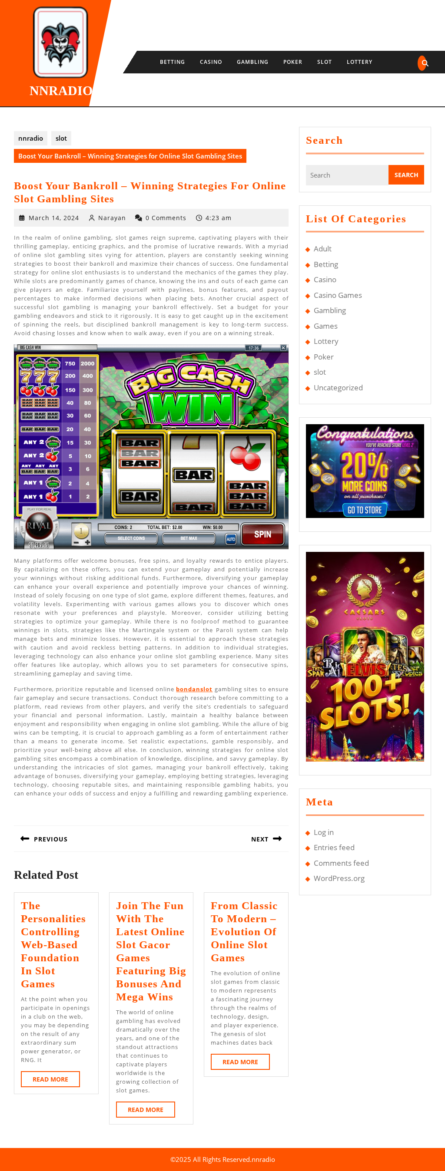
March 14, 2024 (54, 218)
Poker (292, 62)
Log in (324, 832)
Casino (211, 62)
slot (324, 62)
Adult (323, 249)
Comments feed (341, 863)
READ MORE (56, 1081)
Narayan (112, 218)
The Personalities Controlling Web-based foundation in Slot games (53, 945)
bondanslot (194, 689)
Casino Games (338, 295)
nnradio (61, 90)
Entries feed (334, 847)
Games (326, 326)
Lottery (359, 62)
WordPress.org (339, 878)
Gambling (253, 62)
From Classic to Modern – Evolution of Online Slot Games (244, 931)
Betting (172, 62)
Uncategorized (338, 388)
